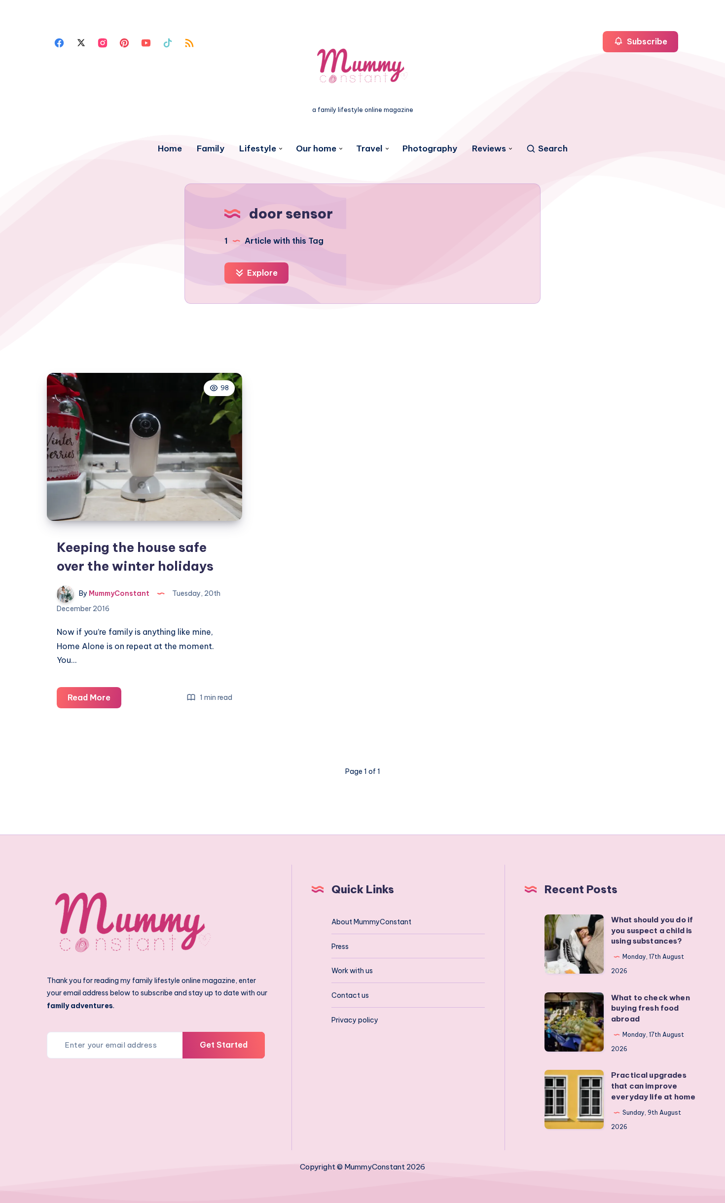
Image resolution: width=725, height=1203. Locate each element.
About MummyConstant (371, 921)
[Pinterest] (124, 42)
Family (210, 149)
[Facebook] (59, 42)
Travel (369, 149)
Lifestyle (257, 149)
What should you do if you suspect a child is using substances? (652, 930)
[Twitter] (80, 42)
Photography (429, 149)
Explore (261, 273)
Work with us (352, 970)
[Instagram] (102, 42)
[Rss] (189, 42)
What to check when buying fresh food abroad (650, 1008)
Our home (316, 149)
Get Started (224, 1045)
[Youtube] (146, 42)
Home (170, 149)
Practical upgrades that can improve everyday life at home (653, 1085)
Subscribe (646, 41)
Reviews (489, 149)
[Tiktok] (167, 42)
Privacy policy (354, 1020)
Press (340, 946)
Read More (94, 700)
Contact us (350, 995)
